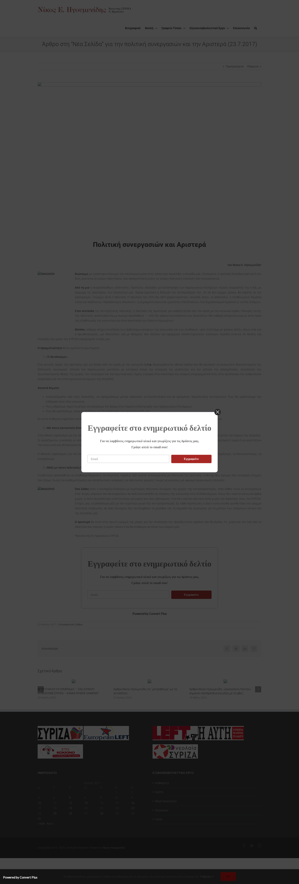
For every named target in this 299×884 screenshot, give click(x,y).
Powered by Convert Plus (20, 877)
